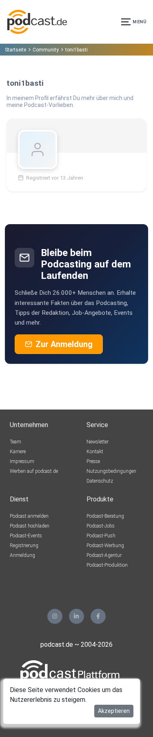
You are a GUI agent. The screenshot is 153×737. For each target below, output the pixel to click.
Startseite (15, 50)
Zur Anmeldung (64, 344)
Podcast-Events (26, 536)
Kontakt (94, 451)
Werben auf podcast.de (34, 471)
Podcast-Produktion (107, 565)
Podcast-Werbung (105, 545)
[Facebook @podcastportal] (98, 616)
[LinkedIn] (76, 616)
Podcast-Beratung (105, 516)
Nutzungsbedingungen (111, 471)
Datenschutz (99, 481)
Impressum (22, 461)
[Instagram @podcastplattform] (54, 616)
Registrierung (24, 545)
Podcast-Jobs (100, 526)
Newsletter (97, 442)
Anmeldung (22, 555)
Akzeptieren (114, 711)
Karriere (18, 451)
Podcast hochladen (29, 526)
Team (15, 442)
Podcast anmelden (29, 516)
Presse (93, 461)
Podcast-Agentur (104, 555)
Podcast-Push (100, 536)
